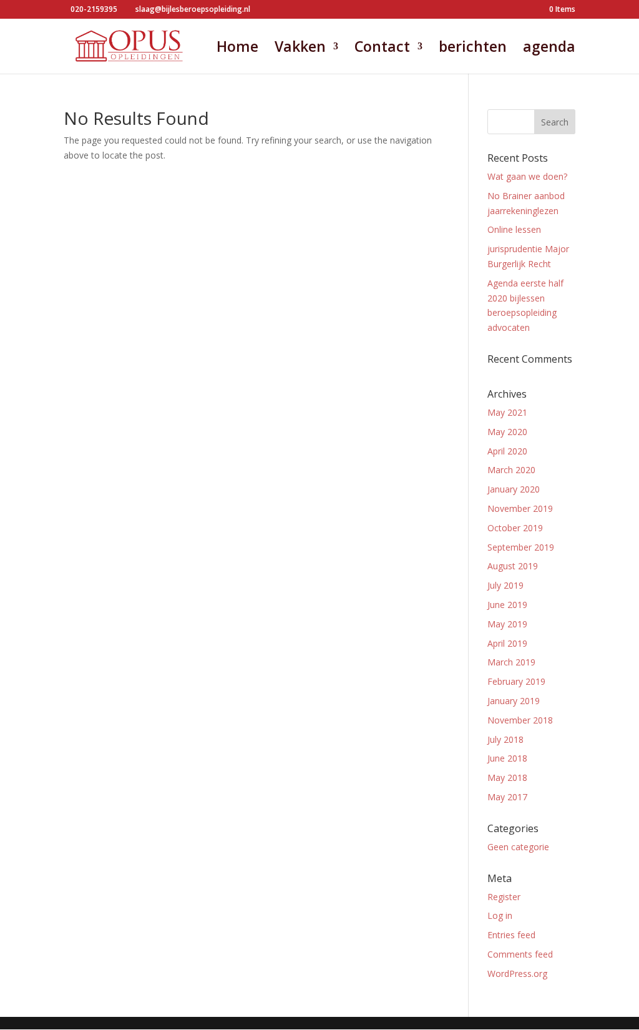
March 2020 (511, 470)
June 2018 (507, 758)
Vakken (300, 49)
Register (503, 897)
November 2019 (520, 508)
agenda (549, 49)
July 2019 (505, 585)
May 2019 (507, 624)
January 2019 (513, 701)
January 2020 (513, 489)
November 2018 (520, 720)
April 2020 (507, 451)
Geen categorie (518, 847)
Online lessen (514, 229)
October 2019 (515, 528)
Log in (499, 915)
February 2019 (516, 681)
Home (237, 49)
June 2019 (507, 605)
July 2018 (505, 739)
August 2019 (512, 566)
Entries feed (511, 935)
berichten (473, 49)
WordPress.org (517, 973)
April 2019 (507, 643)
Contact (382, 49)
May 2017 (507, 797)
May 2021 (507, 412)
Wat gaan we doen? (527, 176)
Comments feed (520, 954)
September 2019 (520, 547)
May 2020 (507, 432)
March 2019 (511, 662)
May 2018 (507, 777)
